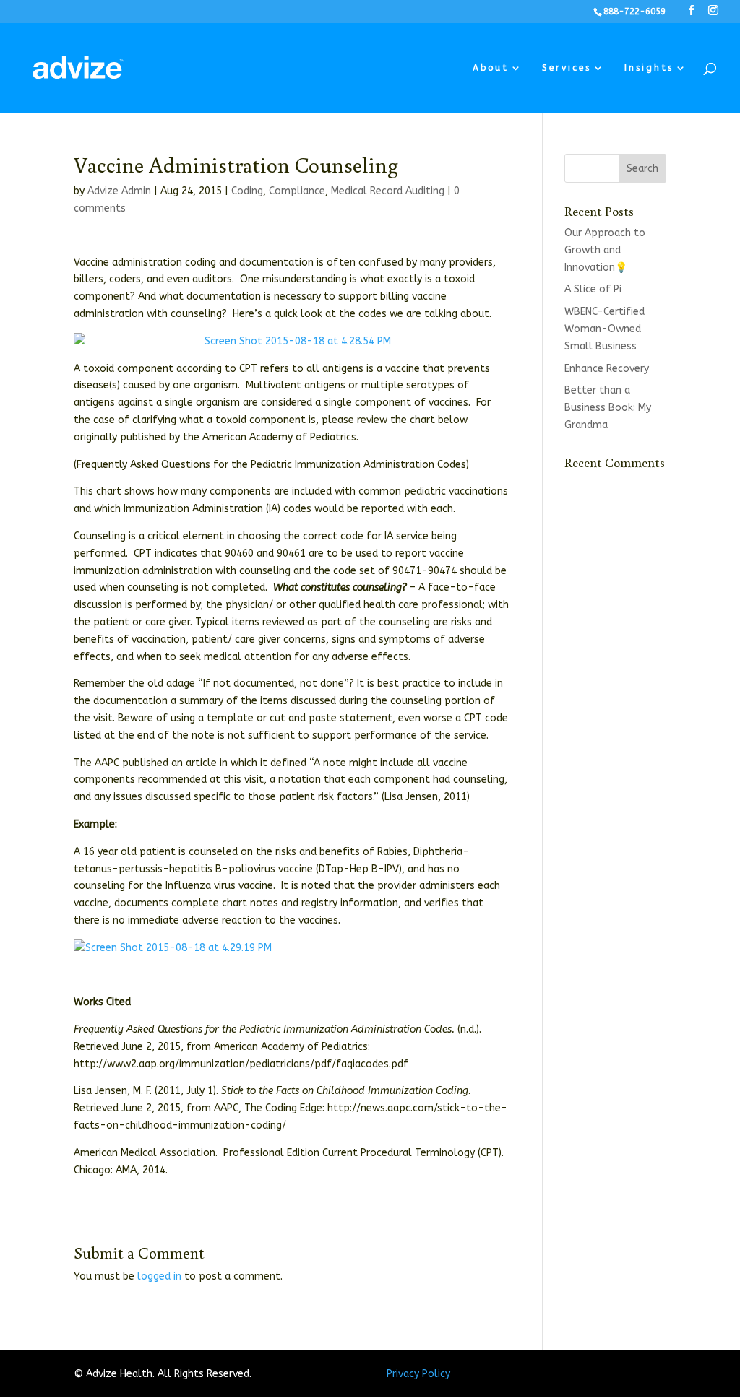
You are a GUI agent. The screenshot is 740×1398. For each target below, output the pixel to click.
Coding (247, 191)
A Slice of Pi (592, 289)
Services (566, 68)
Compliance (297, 191)
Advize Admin (119, 191)
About (491, 68)
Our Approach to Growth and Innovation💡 (604, 250)
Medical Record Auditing (387, 191)
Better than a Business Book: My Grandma (607, 407)
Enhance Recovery (606, 368)
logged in (159, 1276)
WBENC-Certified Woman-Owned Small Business (604, 328)
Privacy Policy (418, 1374)
